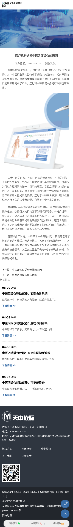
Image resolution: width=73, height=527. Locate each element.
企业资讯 (46, 448)
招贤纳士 (27, 455)
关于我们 (7, 455)
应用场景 (27, 448)
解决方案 (7, 448)
